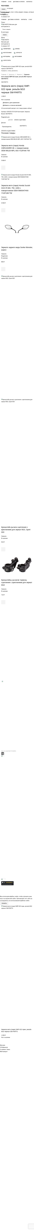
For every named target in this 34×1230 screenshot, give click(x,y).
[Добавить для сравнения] (3, 1042)
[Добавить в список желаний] (8, 1042)
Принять (4, 903)
